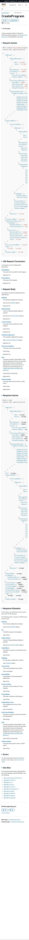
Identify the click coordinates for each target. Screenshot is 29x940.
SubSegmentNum (22, 108)
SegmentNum (20, 104)
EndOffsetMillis (22, 195)
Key (16, 62)
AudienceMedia (10, 120)
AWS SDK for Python (9, 795)
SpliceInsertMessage (17, 80)
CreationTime (10, 583)
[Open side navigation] (2, 9)
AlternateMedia (15, 124)
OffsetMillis (14, 71)
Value (16, 64)
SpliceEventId (17, 86)
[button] (6, 28)
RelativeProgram (15, 235)
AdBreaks (9, 55)
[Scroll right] (22, 5)
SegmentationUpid (23, 100)
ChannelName (5, 270)
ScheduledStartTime (12, 590)
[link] (18, 12)
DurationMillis (20, 201)
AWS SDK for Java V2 (9, 787)
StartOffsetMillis (16, 226)
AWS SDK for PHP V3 (9, 793)
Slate (12, 73)
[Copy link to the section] (2, 43)
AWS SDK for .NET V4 (9, 780)
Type (11, 239)
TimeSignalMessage (16, 91)
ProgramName (5, 278)
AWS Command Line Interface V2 (13, 778)
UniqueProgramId (18, 88)
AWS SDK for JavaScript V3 (11, 789)
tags (7, 246)
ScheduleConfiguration (13, 221)
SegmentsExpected (23, 106)
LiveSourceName (20, 203)
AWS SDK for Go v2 (9, 784)
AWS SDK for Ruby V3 (9, 798)
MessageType (14, 69)
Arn (7, 473)
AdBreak (13, 303)
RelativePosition (16, 234)
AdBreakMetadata (15, 58)
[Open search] (26, 4)
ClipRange (18, 193)
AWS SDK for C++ (8, 782)
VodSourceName (17, 77)
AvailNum (15, 82)
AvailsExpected (17, 84)
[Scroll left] (8, 5)
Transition (11, 230)
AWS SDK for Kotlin (9, 791)
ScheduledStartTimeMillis (19, 237)
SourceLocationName (19, 75)
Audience (13, 214)
